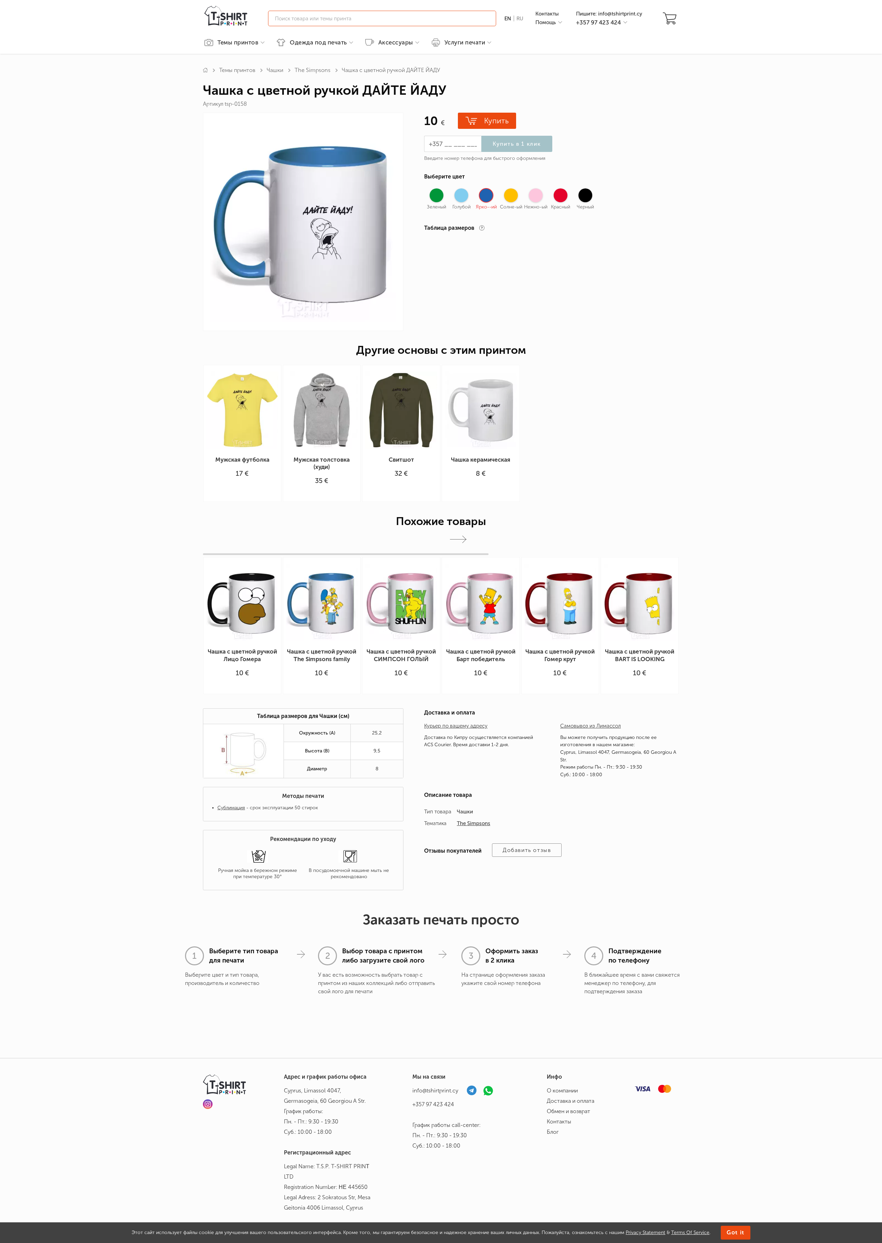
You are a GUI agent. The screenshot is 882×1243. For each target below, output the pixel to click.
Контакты (547, 14)
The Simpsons (312, 70)
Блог (552, 1132)
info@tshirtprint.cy (435, 1090)
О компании (562, 1090)
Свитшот (401, 459)
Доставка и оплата (570, 1101)
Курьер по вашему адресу (456, 726)
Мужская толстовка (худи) (322, 463)
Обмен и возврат (568, 1111)
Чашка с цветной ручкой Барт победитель (480, 655)
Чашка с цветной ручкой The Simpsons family (321, 655)
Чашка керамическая (480, 459)
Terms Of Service (690, 1232)
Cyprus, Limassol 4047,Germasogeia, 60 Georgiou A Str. (325, 1095)
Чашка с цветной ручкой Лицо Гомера (242, 655)
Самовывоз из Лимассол (590, 726)
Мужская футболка (242, 459)
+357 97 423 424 (433, 1104)
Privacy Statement (645, 1232)
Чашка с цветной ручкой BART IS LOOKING (639, 655)
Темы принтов (237, 42)
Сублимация (231, 808)
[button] (458, 539)
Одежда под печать (318, 42)
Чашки (275, 70)
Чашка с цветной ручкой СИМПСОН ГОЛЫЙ (401, 655)
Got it (736, 1232)
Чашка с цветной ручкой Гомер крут (560, 655)
